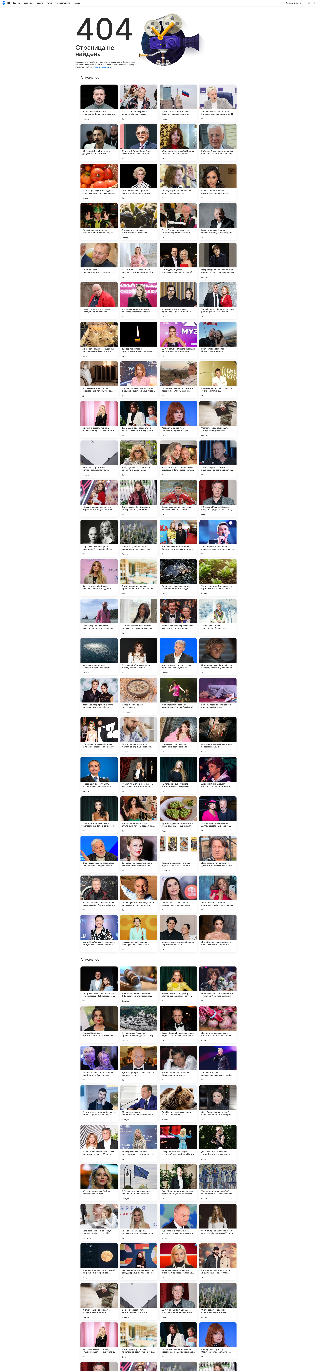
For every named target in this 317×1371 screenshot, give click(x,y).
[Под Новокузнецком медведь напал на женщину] (178, 1341)
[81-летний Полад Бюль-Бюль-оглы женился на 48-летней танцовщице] (138, 142)
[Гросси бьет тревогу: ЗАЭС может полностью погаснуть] (99, 775)
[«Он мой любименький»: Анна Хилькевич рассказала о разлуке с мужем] (99, 735)
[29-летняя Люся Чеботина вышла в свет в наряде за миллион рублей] (178, 340)
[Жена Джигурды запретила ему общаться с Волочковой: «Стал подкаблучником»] (178, 459)
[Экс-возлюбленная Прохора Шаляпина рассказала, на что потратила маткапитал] (178, 1222)
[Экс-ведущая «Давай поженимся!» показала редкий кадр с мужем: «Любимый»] (178, 261)
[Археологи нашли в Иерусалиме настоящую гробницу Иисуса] (99, 340)
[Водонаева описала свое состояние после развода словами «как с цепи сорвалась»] (178, 735)
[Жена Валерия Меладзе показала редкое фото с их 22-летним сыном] (218, 300)
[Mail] (3, 3)
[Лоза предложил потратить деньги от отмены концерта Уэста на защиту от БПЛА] (218, 854)
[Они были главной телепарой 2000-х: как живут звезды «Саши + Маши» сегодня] (178, 1170)
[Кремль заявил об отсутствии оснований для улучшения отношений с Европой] (178, 656)
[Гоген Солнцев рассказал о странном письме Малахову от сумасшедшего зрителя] (99, 221)
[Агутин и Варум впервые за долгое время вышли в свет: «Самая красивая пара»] (218, 815)
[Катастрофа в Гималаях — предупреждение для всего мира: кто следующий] (138, 1261)
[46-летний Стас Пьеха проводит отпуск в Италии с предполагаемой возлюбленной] (218, 379)
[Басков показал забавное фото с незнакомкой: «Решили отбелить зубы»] (99, 894)
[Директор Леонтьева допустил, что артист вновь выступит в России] (218, 973)
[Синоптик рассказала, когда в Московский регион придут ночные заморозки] (178, 577)
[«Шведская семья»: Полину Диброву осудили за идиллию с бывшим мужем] (178, 538)
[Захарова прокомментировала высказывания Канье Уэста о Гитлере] (138, 854)
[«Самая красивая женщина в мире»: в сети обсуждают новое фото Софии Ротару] (99, 498)
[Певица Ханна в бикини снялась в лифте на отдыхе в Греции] (178, 1091)
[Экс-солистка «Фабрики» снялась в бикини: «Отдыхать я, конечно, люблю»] (99, 577)
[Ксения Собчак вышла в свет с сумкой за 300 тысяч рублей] (99, 1170)
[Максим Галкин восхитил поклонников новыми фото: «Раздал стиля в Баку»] (178, 1012)
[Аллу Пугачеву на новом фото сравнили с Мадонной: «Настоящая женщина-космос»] (138, 459)
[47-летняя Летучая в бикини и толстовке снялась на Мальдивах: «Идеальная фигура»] (218, 1091)
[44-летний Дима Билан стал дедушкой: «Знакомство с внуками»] (99, 142)
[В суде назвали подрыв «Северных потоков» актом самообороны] (99, 656)
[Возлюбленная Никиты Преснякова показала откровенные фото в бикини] (218, 340)
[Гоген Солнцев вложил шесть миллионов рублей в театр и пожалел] (178, 221)
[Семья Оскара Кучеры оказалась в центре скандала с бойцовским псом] (178, 1261)
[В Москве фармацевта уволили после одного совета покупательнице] (138, 1170)
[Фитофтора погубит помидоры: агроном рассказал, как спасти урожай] (99, 182)
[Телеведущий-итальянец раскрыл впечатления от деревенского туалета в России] (218, 1170)
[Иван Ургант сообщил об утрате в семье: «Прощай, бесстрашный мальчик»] (99, 1341)
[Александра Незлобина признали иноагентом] (138, 1091)
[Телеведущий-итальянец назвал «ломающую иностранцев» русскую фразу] (138, 894)
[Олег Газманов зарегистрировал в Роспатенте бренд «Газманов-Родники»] (99, 854)
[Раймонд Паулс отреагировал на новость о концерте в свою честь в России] (218, 142)
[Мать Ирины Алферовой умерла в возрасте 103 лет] (99, 1091)
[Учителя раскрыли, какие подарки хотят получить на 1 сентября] (218, 1131)
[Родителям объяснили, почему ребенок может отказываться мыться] (178, 973)
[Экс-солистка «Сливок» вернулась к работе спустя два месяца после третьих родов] (218, 894)
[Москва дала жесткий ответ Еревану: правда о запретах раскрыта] (178, 103)
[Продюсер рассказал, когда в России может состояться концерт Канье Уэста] (178, 1131)
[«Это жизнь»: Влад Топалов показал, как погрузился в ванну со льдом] (218, 538)
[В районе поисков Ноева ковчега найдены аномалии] (218, 735)
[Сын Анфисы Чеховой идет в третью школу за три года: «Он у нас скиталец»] (138, 261)
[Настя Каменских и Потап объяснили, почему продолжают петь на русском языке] (138, 815)
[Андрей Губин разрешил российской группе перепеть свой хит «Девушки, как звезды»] (218, 775)
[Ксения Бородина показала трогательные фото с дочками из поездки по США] (99, 815)
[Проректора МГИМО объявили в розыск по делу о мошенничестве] (218, 261)
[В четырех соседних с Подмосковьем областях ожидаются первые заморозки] (138, 221)
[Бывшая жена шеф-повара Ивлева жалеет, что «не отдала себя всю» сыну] (218, 221)
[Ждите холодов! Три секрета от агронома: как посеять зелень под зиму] (218, 577)
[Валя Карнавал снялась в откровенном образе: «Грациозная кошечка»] (218, 1012)
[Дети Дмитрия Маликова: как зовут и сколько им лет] (178, 182)
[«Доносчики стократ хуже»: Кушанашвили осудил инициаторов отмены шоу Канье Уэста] (178, 1301)
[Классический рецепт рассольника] (138, 696)
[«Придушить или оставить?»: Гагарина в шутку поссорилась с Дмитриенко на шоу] (138, 1052)
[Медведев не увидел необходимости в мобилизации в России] (138, 1341)
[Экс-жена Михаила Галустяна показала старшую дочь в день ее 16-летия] (138, 617)
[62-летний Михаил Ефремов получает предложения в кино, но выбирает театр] (218, 498)
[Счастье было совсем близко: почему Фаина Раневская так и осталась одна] (138, 973)
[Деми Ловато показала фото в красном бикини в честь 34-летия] (218, 933)
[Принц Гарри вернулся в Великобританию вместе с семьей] (138, 1012)
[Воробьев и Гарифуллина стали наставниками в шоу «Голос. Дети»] (99, 696)
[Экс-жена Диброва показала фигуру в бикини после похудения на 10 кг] (138, 656)
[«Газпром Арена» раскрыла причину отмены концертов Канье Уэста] (178, 1052)
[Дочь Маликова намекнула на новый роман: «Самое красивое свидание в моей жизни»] (138, 419)
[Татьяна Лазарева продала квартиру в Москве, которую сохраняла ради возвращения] (138, 182)
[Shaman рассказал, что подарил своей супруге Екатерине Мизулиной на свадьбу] (99, 1301)
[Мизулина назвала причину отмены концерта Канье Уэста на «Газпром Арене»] (99, 419)
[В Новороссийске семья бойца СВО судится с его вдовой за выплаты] (138, 1222)
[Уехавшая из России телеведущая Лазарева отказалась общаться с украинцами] (218, 617)
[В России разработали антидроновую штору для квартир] (99, 459)
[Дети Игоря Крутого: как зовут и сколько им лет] (138, 1301)
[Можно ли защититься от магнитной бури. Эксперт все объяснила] (138, 735)
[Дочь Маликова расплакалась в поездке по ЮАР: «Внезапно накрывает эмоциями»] (178, 379)
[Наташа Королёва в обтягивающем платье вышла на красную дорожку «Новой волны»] (99, 1261)
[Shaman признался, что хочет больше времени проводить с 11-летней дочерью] (218, 103)
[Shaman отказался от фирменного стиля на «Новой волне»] (218, 1301)
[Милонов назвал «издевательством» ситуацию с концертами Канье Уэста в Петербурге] (99, 261)
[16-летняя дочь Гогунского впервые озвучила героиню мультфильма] (178, 775)
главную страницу (102, 67)
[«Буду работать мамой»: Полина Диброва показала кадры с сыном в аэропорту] (178, 142)
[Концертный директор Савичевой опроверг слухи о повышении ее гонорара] (178, 419)
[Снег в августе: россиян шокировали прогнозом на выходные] (138, 538)
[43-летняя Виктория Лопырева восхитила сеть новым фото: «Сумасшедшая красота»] (138, 775)
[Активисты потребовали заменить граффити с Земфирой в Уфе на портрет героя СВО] (178, 696)
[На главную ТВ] (7, 3)
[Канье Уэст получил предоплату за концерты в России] (218, 1052)
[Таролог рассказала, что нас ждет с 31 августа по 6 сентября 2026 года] (178, 854)
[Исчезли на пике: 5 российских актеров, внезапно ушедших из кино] (218, 656)
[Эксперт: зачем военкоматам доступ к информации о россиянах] (218, 419)
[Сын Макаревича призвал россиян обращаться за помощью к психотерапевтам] (138, 103)
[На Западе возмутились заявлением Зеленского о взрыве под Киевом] (99, 103)
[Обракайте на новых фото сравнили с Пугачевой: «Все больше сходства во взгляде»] (99, 538)
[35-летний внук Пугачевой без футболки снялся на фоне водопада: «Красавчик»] (138, 1131)
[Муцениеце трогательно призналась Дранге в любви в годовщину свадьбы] (178, 300)
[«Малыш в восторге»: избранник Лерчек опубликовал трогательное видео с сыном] (178, 933)
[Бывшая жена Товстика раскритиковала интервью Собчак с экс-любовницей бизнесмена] (218, 182)
